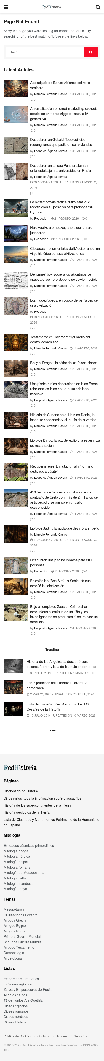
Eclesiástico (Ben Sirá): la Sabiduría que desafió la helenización (60, 583)
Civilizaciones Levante (20, 914)
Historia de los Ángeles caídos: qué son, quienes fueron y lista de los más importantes (61, 664)
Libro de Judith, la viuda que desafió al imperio (64, 527)
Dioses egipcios (16, 1005)
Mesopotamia (14, 909)
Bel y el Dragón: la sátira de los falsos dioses (63, 362)
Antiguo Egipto (15, 925)
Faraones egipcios (18, 984)
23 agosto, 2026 (84, 151)
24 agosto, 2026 (84, 94)
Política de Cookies (17, 1036)
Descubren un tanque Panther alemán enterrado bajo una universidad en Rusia (60, 168)
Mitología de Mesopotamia (24, 872)
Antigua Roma (14, 931)
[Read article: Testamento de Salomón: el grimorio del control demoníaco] (16, 343)
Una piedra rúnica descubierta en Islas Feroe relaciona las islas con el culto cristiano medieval (64, 388)
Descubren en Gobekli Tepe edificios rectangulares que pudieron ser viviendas (61, 142)
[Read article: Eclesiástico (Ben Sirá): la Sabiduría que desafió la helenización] (16, 586)
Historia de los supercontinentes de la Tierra (37, 805)
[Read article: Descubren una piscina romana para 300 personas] (16, 566)
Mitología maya (15, 888)
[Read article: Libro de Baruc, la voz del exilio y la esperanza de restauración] (16, 446)
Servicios (80, 1036)
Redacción (41, 218)
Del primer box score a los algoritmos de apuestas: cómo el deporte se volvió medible (63, 277)
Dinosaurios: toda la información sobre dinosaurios (42, 798)
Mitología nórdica (17, 856)
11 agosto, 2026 (84, 477)
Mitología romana (17, 867)
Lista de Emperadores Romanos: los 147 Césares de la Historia (58, 707)
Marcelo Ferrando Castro (50, 94)
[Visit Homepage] (51, 7)
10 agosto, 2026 (84, 592)
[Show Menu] (6, 6)
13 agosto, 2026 (84, 369)
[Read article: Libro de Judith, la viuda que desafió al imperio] (16, 534)
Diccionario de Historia (21, 790)
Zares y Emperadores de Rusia (28, 989)
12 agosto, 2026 (84, 400)
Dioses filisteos (15, 1022)
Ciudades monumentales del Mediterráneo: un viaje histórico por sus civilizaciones (65, 251)
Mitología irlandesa (18, 883)
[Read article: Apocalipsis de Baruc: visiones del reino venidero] (16, 88)
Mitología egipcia (17, 861)
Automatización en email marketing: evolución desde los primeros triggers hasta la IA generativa (64, 113)
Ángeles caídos (15, 995)
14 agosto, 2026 (84, 348)
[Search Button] (98, 6)
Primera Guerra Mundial (22, 936)
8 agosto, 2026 (84, 628)
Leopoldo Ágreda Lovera (50, 151)
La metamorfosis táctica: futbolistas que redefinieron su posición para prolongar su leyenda (61, 206)
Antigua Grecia (15, 920)
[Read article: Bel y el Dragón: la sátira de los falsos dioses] (16, 368)
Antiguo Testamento (19, 947)
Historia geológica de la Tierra (27, 812)
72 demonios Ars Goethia (23, 1000)
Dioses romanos (16, 1011)
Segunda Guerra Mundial (23, 942)
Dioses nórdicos (16, 1016)
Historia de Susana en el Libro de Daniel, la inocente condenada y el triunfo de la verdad (63, 417)
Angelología (13, 958)
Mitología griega (16, 851)
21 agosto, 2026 (66, 218)
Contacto (43, 1036)
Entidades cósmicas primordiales (29, 845)
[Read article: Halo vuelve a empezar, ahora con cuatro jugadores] (16, 233)
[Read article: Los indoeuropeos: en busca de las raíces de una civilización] (16, 306)
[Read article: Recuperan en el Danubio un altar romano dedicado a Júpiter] (16, 472)
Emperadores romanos (21, 978)
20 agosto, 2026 (84, 260)
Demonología (14, 952)
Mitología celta (15, 878)
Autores (62, 1036)
